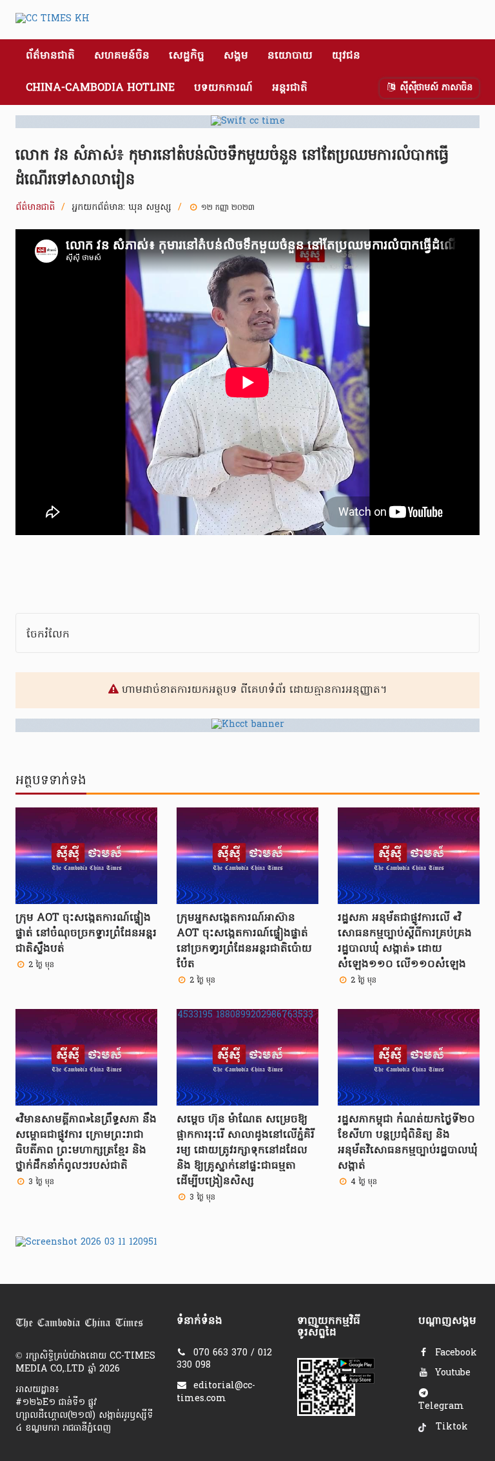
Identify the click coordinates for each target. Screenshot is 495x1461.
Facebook (454, 1353)
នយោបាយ (290, 56)
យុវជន (346, 56)
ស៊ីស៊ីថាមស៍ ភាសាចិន (434, 88)
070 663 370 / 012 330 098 (224, 1359)
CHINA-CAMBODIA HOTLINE (100, 88)
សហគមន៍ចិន (122, 56)
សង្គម (236, 56)
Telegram (441, 1406)
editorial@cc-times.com (216, 1392)
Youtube (451, 1373)
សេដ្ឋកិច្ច (186, 56)
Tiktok (450, 1427)
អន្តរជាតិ (289, 88)
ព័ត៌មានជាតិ (50, 56)
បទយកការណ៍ (223, 88)
